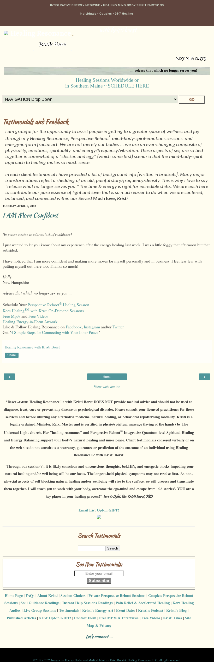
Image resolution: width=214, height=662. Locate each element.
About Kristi (47, 595)
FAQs (30, 595)
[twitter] (40, 643)
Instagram (92, 326)
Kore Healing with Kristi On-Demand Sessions (43, 310)
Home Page (14, 595)
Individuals (88, 13)
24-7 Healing (124, 13)
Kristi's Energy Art (97, 610)
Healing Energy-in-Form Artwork (30, 321)
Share (11, 355)
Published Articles (21, 618)
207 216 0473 (191, 58)
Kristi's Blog (176, 610)
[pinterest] (49, 643)
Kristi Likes (172, 618)
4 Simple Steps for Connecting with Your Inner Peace (54, 332)
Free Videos (38, 316)
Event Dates (125, 610)
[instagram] (22, 643)
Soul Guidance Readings (40, 602)
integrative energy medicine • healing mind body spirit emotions (107, 5)
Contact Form (85, 618)
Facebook (74, 326)
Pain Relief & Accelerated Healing (143, 602)
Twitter (118, 326)
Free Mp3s (11, 316)
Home (107, 377)
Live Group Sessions (39, 610)
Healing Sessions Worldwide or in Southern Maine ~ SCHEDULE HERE (107, 83)
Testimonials (69, 610)
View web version (107, 386)
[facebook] (13, 643)
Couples (105, 13)
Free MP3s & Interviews (119, 618)
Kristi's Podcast (150, 610)
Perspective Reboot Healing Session (58, 304)
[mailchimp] (68, 643)
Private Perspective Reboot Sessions (116, 595)
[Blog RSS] (31, 643)
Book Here (52, 44)
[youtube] (59, 643)
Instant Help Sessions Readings (87, 602)
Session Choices (73, 595)
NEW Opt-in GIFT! (55, 618)
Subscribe (99, 580)
